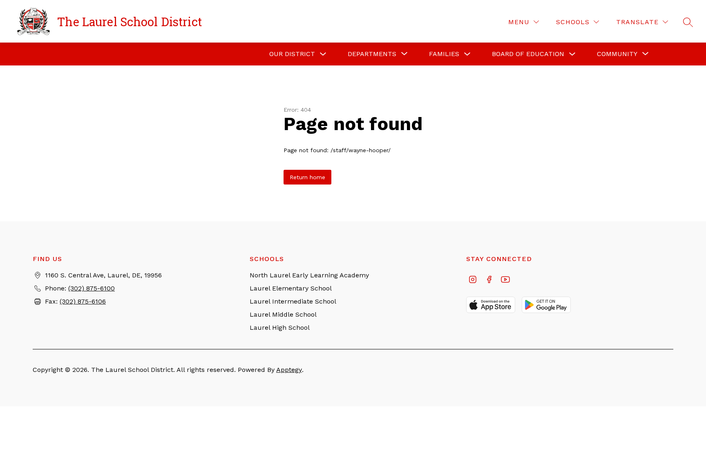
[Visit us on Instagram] (472, 280)
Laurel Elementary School (291, 288)
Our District (292, 54)
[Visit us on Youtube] (505, 280)
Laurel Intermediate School (293, 301)
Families (444, 54)
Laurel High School (280, 327)
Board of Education (528, 54)
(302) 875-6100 (91, 288)
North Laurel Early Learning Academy (309, 275)
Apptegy (289, 370)
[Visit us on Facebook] (489, 280)
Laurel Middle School (283, 314)
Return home (307, 177)
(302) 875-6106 (83, 301)
